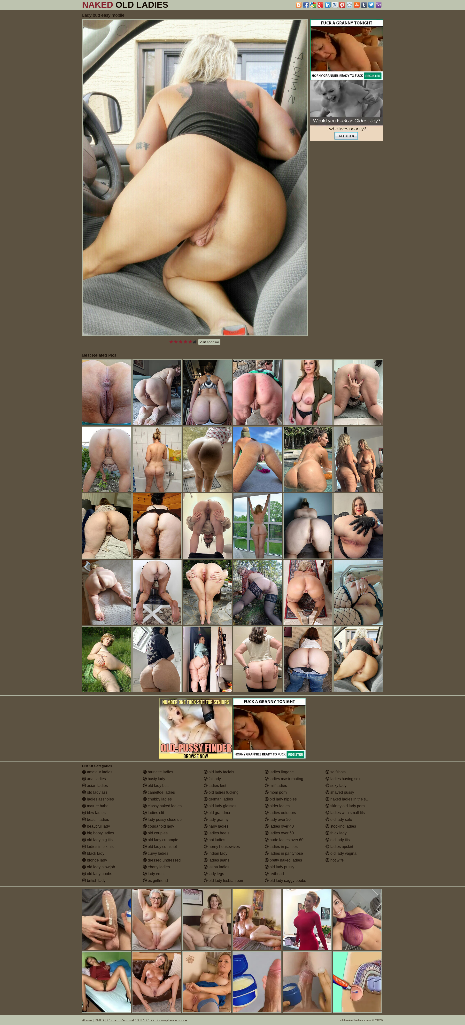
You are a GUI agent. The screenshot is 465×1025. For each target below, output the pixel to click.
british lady (96, 880)
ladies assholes (100, 799)
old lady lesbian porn (226, 880)
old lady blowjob (100, 867)
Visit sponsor (209, 342)
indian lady (217, 853)
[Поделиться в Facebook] (306, 5)
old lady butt (158, 786)
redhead (276, 874)
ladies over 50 (281, 833)
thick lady (338, 833)
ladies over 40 (281, 826)
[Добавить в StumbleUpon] (357, 5)
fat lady (214, 779)
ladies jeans (218, 860)
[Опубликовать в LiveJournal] (335, 5)
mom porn (278, 792)
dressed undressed (164, 860)
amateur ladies (99, 772)
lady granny (218, 819)
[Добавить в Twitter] (371, 5)
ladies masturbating (286, 779)
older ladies (279, 806)
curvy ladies (157, 853)
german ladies (220, 799)
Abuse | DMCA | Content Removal (108, 1020)
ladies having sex (344, 779)
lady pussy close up (164, 819)
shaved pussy (341, 792)
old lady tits (339, 840)
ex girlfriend (157, 880)
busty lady (156, 779)
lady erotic (156, 874)
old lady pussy (281, 867)
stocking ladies (342, 826)
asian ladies (97, 786)
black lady (95, 853)
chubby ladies (159, 799)
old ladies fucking (223, 792)
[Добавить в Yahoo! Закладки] (378, 5)
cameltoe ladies (161, 792)
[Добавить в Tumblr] (364, 5)
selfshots (337, 772)
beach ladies (97, 819)
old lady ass (97, 792)
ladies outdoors (282, 813)
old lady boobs (99, 874)
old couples (157, 833)
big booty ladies (100, 833)
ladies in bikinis (100, 847)
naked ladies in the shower (352, 799)
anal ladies (96, 779)
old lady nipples (283, 799)
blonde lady (96, 860)
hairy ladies (218, 826)
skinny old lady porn (347, 806)
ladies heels (218, 833)
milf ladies (278, 786)
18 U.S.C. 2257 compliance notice (161, 1020)
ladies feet (217, 786)
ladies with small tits (347, 813)
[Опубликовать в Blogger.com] (299, 5)
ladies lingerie (281, 772)
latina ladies (218, 867)
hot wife (336, 860)
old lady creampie (162, 840)
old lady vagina (342, 853)
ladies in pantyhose (286, 853)
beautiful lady (98, 826)
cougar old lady (160, 826)
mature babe (97, 806)
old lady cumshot (162, 847)
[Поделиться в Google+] (320, 5)
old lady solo (340, 819)
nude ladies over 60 (286, 840)
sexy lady (338, 786)
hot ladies (216, 840)
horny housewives (224, 847)
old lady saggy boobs (287, 880)
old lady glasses (222, 806)
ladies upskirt (341, 847)
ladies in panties (283, 847)
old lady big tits (99, 840)
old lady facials (221, 772)
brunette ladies (160, 772)
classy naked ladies (164, 806)
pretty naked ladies (285, 860)
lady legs (216, 874)
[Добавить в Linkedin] (328, 5)
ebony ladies (158, 867)
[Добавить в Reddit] (349, 5)
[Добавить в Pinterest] (342, 5)
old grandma (219, 813)
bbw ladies (96, 813)
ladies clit (155, 813)
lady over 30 (280, 819)
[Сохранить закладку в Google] (313, 5)
